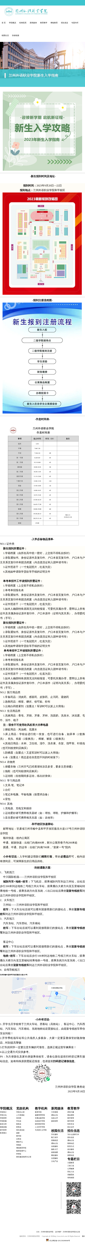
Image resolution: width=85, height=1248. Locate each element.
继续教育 (54, 23)
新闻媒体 (33, 23)
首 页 (4, 23)
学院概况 (12, 23)
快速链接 (15, 35)
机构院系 (22, 23)
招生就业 (64, 23)
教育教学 (43, 23)
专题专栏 (74, 23)
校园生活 (5, 35)
